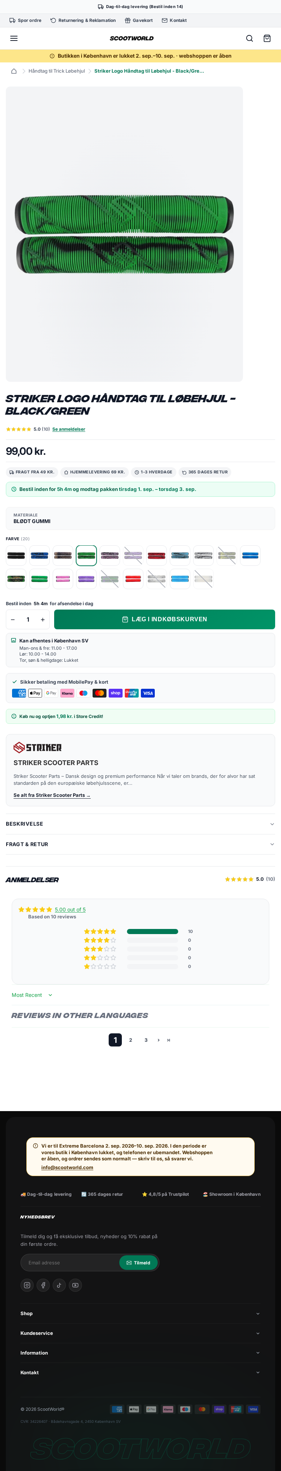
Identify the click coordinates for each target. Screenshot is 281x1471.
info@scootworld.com (67, 1167)
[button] (100, 931)
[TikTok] (59, 1285)
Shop (26, 1313)
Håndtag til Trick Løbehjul (57, 71)
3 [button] (146, 1040)
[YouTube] (75, 1285)
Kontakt (29, 1372)
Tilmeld (142, 1262)
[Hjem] (14, 71)
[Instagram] (27, 1285)
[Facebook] (43, 1285)
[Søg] (249, 38)
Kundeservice (36, 1333)
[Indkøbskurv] (267, 38)
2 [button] (130, 1040)
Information (34, 1353)
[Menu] (14, 38)
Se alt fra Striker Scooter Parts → (52, 795)
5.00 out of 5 (70, 909)
